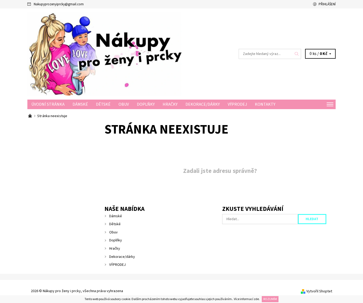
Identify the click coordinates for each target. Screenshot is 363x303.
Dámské (80, 104)
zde (256, 299)
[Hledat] (297, 54)
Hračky (170, 104)
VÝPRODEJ (237, 104)
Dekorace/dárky (202, 104)
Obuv (124, 104)
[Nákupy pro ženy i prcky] (104, 54)
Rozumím (270, 299)
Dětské (103, 104)
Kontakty (265, 104)
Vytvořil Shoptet (319, 291)
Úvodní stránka (48, 104)
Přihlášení (327, 4)
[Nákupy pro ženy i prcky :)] (30, 116)
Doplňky (146, 104)
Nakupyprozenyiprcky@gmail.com (59, 4)
